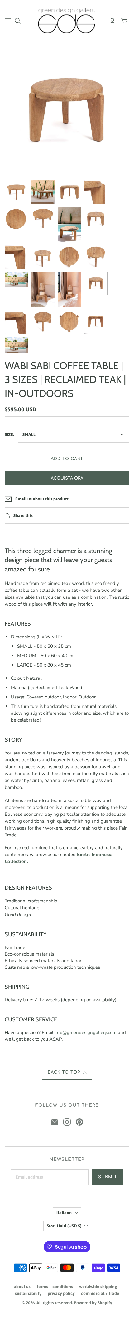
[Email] (54, 1122)
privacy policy (61, 1293)
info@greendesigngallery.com (86, 1032)
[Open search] (18, 21)
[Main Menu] (8, 21)
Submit (107, 1177)
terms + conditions (55, 1286)
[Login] (112, 21)
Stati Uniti (64, 1225)
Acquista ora (67, 478)
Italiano (64, 1212)
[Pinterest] (79, 1122)
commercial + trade (100, 1293)
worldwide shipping (98, 1286)
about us (22, 1286)
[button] (67, 1072)
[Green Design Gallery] (67, 19)
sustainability (28, 1293)
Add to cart (67, 459)
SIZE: (9, 434)
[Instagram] (67, 1122)
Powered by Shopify (93, 1302)
